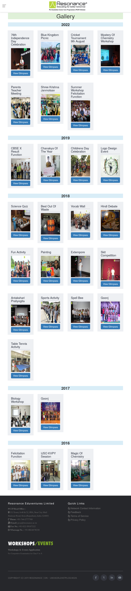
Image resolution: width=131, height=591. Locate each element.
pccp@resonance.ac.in (27, 523)
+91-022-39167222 (27, 526)
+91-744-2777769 (25, 519)
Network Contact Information (85, 508)
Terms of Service (79, 516)
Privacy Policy (78, 519)
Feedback (75, 512)
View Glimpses (20, 73)
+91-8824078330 (32, 530)
